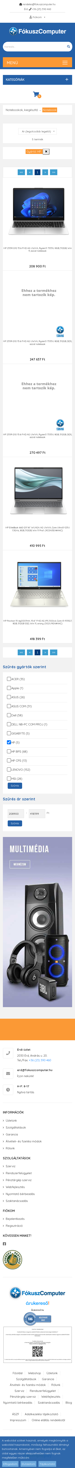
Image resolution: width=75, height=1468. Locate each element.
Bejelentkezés (15, 1219)
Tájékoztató (47, 1464)
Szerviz (10, 1166)
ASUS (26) (18, 697)
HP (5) (15, 742)
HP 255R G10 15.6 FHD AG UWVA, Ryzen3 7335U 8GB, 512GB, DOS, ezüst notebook (37, 342)
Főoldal (17, 1373)
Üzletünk (11, 1120)
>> (53, 172)
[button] (36, 79)
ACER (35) (18, 679)
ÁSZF (15, 1414)
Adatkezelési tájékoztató (41, 1414)
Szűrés (15, 785)
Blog (69, 1402)
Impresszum (18, 1420)
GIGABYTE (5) (20, 733)
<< (21, 172)
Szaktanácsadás (17, 1201)
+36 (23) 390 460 (41, 9)
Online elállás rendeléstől (48, 1420)
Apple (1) (17, 688)
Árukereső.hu (37, 1310)
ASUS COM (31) (21, 706)
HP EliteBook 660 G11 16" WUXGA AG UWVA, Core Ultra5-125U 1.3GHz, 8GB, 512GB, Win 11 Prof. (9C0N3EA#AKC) (37, 529)
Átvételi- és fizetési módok (24, 1141)
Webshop (34, 1373)
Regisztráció (14, 1226)
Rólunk (10, 1148)
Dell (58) (17, 715)
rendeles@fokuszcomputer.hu (39, 4)
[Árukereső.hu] (37, 1304)
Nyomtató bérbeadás (20, 1194)
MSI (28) (16, 779)
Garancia (12, 1134)
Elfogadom (10, 1464)
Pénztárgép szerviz (19, 1180)
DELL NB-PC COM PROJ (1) (29, 724)
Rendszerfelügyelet (19, 1173)
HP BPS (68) (19, 751)
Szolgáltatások (16, 1127)
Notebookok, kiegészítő (22, 110)
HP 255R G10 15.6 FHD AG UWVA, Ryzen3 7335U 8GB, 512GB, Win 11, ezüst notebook (37, 249)
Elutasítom (28, 1464)
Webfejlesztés (15, 1187)
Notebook (50, 110)
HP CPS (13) (19, 760)
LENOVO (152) (20, 769)
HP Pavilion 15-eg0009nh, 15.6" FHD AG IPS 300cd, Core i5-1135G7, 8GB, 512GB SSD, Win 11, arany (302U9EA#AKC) (37, 622)
